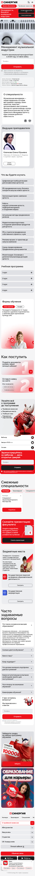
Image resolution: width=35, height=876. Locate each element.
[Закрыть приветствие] (2, 860)
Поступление (20, 868)
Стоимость (28, 868)
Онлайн (19, 307)
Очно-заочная (8, 307)
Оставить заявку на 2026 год (26, 11)
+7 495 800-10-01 (9, 390)
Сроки (13, 868)
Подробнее (11, 509)
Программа (7, 868)
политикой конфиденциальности (10, 472)
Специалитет (26, 817)
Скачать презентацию (26, 15)
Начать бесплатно (9, 6)
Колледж (5, 491)
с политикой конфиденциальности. (15, 74)
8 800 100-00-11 (8, 387)
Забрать (17, 764)
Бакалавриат (17, 491)
